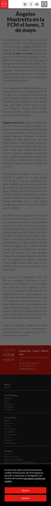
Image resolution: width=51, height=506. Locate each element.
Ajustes (25, 490)
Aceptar (25, 498)
